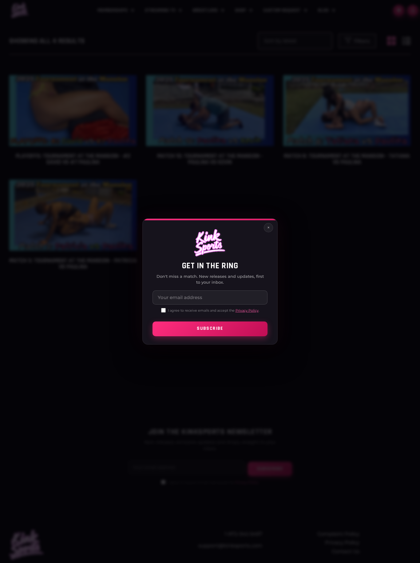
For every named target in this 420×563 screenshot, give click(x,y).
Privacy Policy (247, 310)
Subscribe (210, 329)
